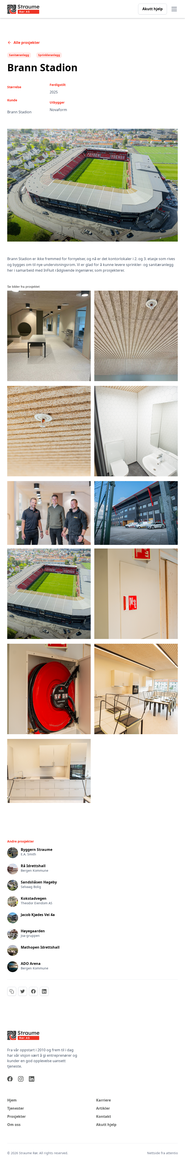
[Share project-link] (11, 991)
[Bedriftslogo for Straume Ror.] (23, 9)
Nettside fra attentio (162, 1153)
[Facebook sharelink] (33, 991)
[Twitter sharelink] (22, 991)
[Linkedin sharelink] (44, 991)
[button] (173, 9)
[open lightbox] (49, 336)
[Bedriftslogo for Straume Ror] (43, 1035)
